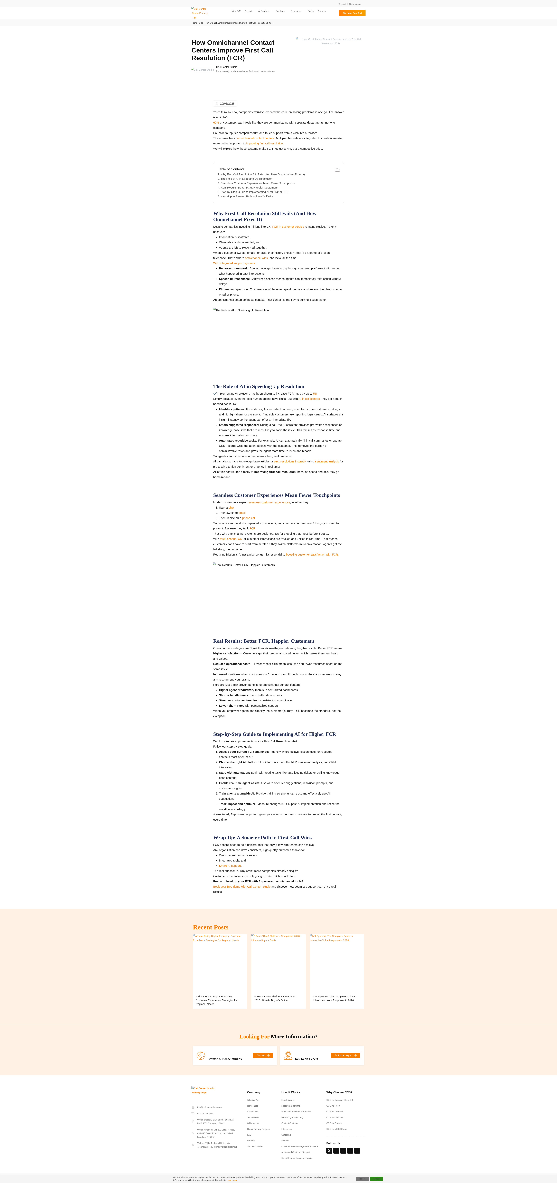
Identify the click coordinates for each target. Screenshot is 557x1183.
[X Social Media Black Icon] (329, 1151)
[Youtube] (357, 1151)
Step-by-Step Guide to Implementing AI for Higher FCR (255, 191)
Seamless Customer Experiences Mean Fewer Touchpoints (258, 183)
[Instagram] (350, 1151)
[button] (364, 2)
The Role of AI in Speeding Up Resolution (246, 178)
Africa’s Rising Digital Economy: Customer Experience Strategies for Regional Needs (216, 1000)
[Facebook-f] (343, 1151)
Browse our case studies (225, 1059)
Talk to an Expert (306, 1059)
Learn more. (232, 1180)
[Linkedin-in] (336, 1151)
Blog (201, 23)
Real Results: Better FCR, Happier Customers (249, 187)
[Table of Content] (337, 169)
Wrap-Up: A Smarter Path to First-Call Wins (247, 196)
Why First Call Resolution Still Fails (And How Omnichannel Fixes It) (263, 174)
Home (194, 23)
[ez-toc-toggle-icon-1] (336, 169)
